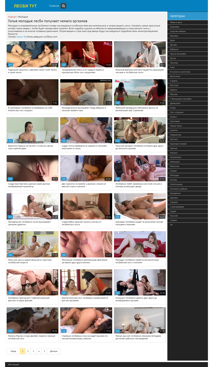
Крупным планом (178, 144)
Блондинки (175, 193)
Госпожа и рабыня (178, 188)
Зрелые (173, 148)
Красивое (174, 27)
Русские (174, 215)
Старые (173, 220)
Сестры (173, 179)
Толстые (174, 63)
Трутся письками (178, 54)
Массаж (174, 94)
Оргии (173, 58)
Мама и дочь (176, 22)
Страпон (174, 202)
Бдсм (172, 40)
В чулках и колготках (180, 72)
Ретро (173, 108)
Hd (171, 224)
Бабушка (174, 49)
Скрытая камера (177, 31)
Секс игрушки (176, 112)
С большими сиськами (180, 99)
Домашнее (175, 103)
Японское (174, 166)
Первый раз (175, 135)
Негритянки (175, 157)
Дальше (54, 351)
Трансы (173, 90)
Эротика (174, 197)
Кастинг (174, 153)
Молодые (174, 175)
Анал (172, 67)
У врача (173, 81)
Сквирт (173, 170)
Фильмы (174, 36)
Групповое (175, 121)
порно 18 (21, 36)
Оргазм (173, 45)
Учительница (176, 184)
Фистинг (174, 139)
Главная (54, 5)
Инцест (173, 117)
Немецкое (175, 161)
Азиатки (174, 130)
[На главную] (27, 5)
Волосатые (175, 76)
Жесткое (174, 85)
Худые (173, 211)
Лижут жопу (176, 126)
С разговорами (177, 206)
